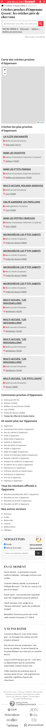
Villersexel (24, 29)
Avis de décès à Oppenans (15, 445)
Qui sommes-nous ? (10, 692)
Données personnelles (14, 694)
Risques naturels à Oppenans (16, 458)
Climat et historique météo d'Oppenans (21, 455)
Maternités (8, 520)
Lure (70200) (10, 194)
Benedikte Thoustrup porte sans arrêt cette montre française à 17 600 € (20, 615)
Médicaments (9, 527)
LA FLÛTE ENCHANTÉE (15, 136)
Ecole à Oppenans (11, 435)
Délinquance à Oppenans (15, 468)
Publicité (29, 692)
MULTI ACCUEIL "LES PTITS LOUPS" (22, 378)
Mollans (35, 29)
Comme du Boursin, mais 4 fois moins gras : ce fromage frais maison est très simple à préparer (21, 637)
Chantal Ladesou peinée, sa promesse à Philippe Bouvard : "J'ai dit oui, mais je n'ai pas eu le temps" (22, 586)
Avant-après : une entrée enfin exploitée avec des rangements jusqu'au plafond (22, 596)
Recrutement (38, 692)
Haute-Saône (19, 5)
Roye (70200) (10, 226)
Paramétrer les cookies (32, 694)
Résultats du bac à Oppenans (16, 497)
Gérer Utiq (10, 696)
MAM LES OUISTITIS (14, 152)
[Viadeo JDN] (34, 720)
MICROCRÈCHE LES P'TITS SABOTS (22, 234)
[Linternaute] (12, 715)
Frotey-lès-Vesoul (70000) (16, 243)
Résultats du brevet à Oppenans (18, 500)
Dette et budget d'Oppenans (16, 452)
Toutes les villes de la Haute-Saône (19, 416)
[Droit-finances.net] (34, 715)
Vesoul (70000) (11, 387)
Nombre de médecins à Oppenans (18, 461)
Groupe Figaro (34, 696)
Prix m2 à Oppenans (12, 477)
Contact (21, 692)
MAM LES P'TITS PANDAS (17, 169)
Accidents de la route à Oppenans (18, 464)
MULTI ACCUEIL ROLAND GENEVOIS (23, 185)
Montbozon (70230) (13, 311)
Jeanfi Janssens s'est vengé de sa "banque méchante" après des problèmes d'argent (22, 606)
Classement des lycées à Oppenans (19, 429)
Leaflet (41, 122)
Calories (7, 523)
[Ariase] (12, 725)
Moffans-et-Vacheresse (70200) (18, 177)
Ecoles (6, 517)
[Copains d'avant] (12, 720)
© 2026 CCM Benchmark (23, 699)
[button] (5, 70)
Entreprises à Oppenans (14, 474)
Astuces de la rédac (13, 548)
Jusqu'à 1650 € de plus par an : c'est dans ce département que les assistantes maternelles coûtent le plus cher (22, 663)
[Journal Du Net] (34, 709)
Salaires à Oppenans (13, 442)
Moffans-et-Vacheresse (12, 31)
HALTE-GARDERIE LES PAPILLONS (21, 201)
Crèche (9, 5)
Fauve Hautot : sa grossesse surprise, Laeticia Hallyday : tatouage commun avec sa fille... (23, 575)
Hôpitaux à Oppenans (13, 480)
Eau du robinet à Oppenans (16, 432)
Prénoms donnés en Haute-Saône (18, 471)
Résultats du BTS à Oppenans (16, 504)
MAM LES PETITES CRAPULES (19, 218)
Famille (9, 544)
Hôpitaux (8, 530)
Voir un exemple (36, 544)
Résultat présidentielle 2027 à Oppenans (21, 494)
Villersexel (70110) (13, 145)
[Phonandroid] (34, 725)
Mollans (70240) (12, 161)
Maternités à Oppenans (14, 439)
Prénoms (7, 514)
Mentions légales (22, 696)
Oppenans (8, 426)
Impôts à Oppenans (12, 448)
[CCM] (12, 709)
